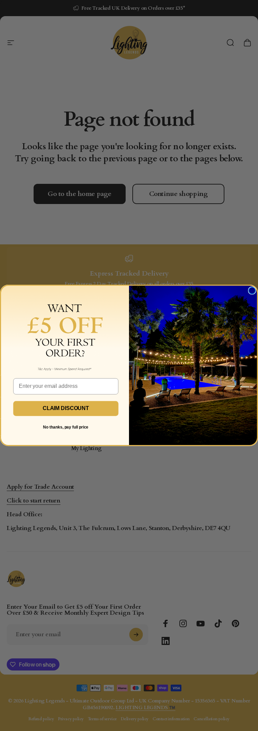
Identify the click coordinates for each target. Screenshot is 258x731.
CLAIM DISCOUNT (66, 408)
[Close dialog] (252, 290)
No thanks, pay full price (65, 427)
